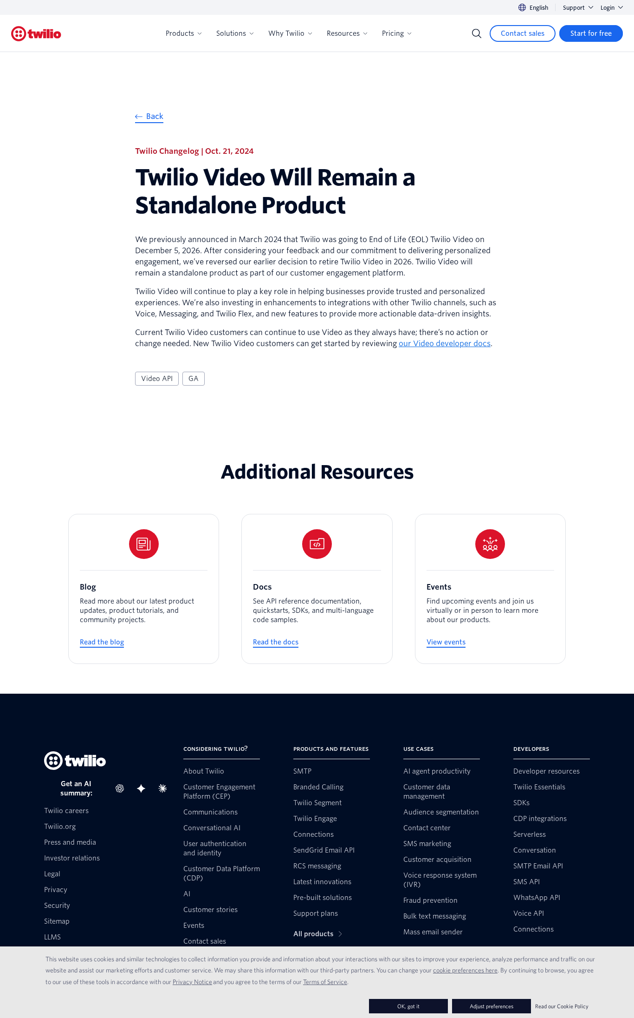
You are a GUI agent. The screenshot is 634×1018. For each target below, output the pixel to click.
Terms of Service (325, 981)
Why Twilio (286, 33)
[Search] (476, 33)
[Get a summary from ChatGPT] (122, 788)
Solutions (231, 33)
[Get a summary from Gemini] (144, 788)
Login (608, 7)
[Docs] (317, 588)
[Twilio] (36, 34)
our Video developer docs (445, 343)
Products (180, 33)
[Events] (490, 588)
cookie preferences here (465, 970)
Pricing (393, 33)
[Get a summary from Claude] (165, 788)
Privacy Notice (192, 981)
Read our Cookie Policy (562, 1006)
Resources (343, 33)
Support (574, 7)
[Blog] (144, 588)
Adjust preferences (491, 1006)
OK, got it (408, 1006)
